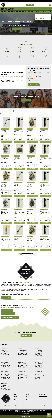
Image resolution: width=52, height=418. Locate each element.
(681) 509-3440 (38, 372)
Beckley (3, 347)
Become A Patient (17, 399)
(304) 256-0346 (4, 348)
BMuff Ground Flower (18, 158)
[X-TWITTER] (40, 396)
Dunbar (37, 347)
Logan (36, 359)
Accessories (49, 11)
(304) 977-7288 (21, 372)
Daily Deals (3, 11)
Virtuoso (28, 158)
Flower (13, 11)
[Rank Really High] (26, 416)
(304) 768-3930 (38, 348)
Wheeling (3, 382)
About (27, 396)
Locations (15, 397)
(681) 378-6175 (21, 360)
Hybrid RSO (3, 131)
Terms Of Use (49, 405)
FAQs (15, 401)
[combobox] (41, 5)
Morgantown (21, 371)
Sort (8, 109)
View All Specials (39, 18)
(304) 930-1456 (21, 348)
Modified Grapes (4, 158)
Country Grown (3, 130)
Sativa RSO (16, 239)
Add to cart (6, 141)
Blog (27, 397)
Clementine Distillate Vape (45, 212)
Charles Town (21, 347)
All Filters (4, 110)
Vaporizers (18, 11)
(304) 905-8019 (4, 383)
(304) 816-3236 (4, 360)
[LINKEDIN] (46, 396)
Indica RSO (16, 185)
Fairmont (3, 359)
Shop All (9, 11)
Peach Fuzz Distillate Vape (45, 239)
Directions (28, 401)
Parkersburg (38, 371)
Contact (27, 399)
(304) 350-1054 (4, 372)
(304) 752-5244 (38, 360)
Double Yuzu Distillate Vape (45, 158)
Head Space (3, 185)
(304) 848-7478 (26, 413)
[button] (50, 5)
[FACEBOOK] (44, 396)
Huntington (21, 359)
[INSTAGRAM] (42, 396)
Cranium (28, 131)
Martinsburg (4, 371)
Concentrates (25, 11)
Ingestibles (32, 11)
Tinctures (37, 11)
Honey (15, 211)
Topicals (43, 11)
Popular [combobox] (9, 110)
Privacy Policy (44, 405)
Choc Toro (29, 185)
